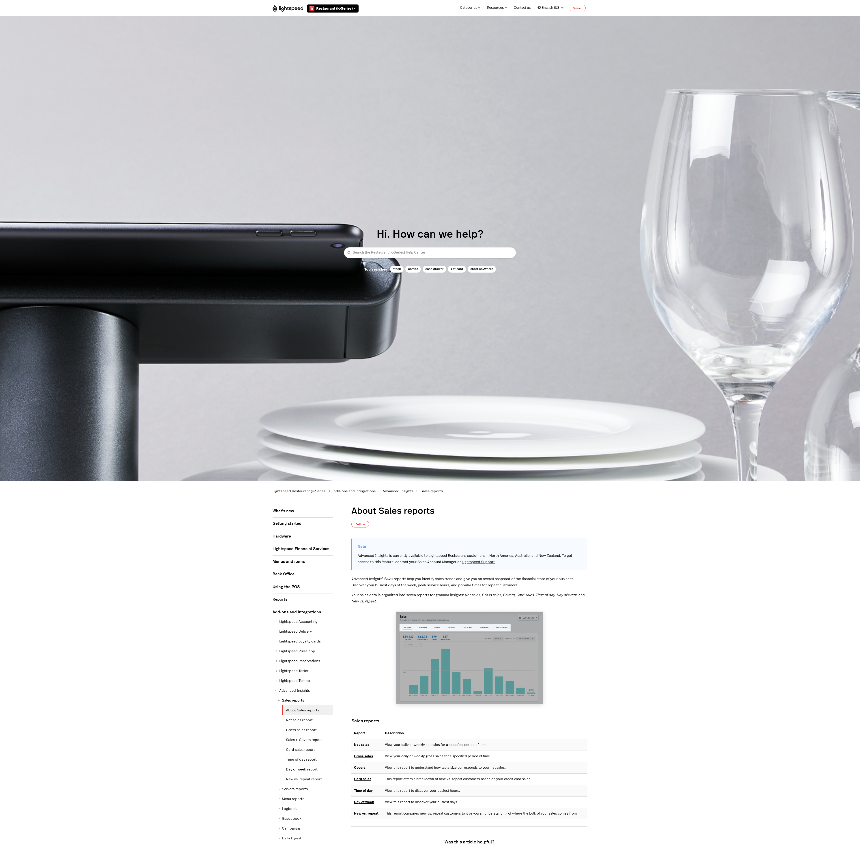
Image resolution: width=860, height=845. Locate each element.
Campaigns (291, 828)
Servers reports (295, 789)
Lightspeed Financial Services (301, 549)
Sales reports (432, 491)
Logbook (289, 809)
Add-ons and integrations (354, 491)
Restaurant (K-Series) (334, 8)
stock (397, 269)
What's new (283, 511)
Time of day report (301, 759)
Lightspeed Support (478, 562)
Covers (360, 767)
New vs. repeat (366, 813)
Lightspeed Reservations (299, 661)
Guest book (291, 818)
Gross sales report (301, 730)
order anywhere (481, 269)
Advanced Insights (398, 491)
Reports (280, 599)
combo (413, 269)
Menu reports (293, 799)
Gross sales (363, 756)
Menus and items (289, 562)
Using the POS (286, 587)
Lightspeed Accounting (298, 621)
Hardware (282, 536)
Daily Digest (291, 838)
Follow (360, 524)
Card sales (362, 779)
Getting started (287, 524)
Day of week (364, 802)
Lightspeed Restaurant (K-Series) (299, 491)
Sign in (577, 8)
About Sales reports (302, 710)
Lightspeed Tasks (293, 671)
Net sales (361, 745)
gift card (457, 269)
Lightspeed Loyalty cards (300, 641)
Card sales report (300, 749)
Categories (468, 7)
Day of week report (302, 769)
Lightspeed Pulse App (297, 651)
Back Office (284, 574)
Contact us (522, 7)
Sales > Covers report (304, 740)
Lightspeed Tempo (294, 681)
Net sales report (299, 720)
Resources (495, 7)
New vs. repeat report (304, 779)
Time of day (363, 790)
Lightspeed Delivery (295, 631)
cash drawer (434, 269)
